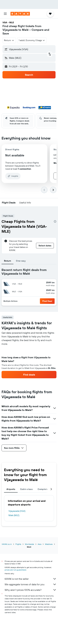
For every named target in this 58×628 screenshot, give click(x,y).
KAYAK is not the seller (17, 578)
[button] (5, 13)
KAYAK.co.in (7, 544)
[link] (29, 374)
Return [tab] (7, 260)
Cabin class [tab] (26, 489)
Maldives (49, 544)
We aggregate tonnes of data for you (24, 584)
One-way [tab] (21, 260)
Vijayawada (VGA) (17, 511)
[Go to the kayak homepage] (20, 14)
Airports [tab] (10, 489)
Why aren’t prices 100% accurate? (23, 589)
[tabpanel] (29, 362)
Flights (18, 544)
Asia (39, 544)
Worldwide (29, 544)
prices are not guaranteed (15, 570)
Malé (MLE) (14, 515)
